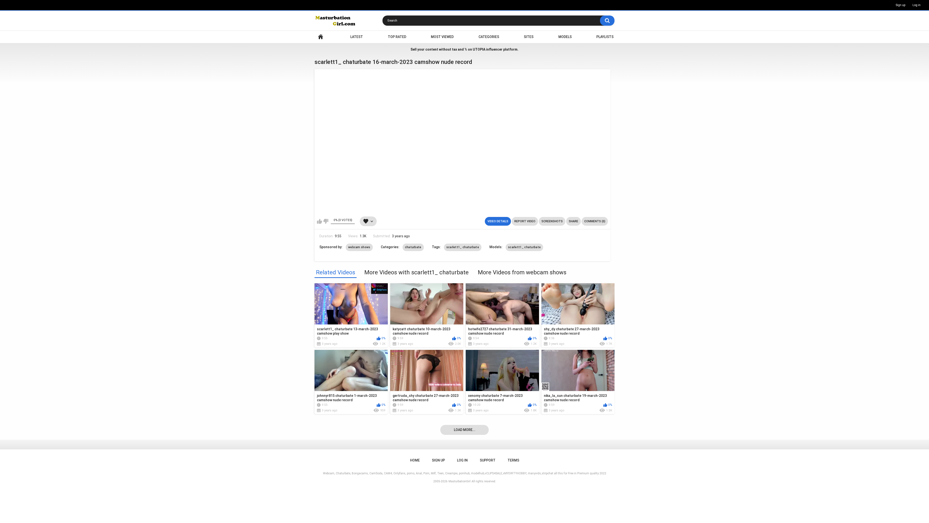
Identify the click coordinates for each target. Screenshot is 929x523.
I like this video (319, 221)
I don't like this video (325, 221)
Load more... (464, 430)
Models (565, 37)
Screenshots (552, 221)
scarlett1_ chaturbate (462, 247)
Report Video (524, 221)
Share (573, 221)
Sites (528, 37)
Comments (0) (594, 221)
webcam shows (359, 247)
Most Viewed (442, 37)
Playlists (605, 37)
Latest (356, 37)
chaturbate (413, 247)
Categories (489, 37)
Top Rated (397, 37)
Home (321, 37)
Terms (513, 460)
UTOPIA (479, 49)
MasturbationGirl (460, 481)
